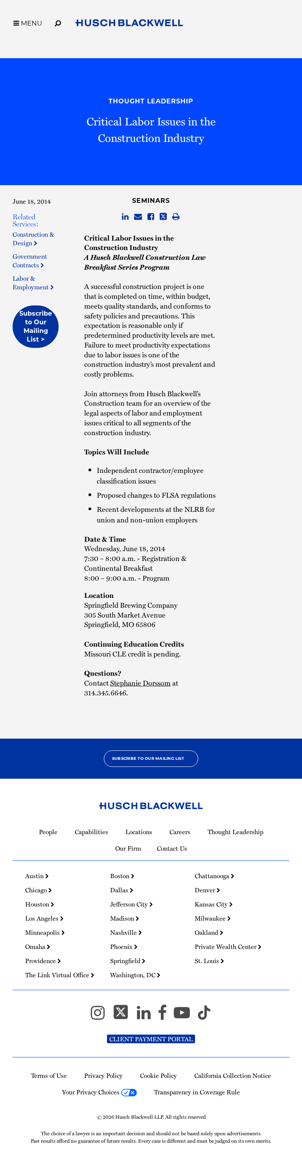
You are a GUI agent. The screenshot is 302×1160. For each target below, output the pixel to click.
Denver (206, 890)
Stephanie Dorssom (140, 682)
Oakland (207, 932)
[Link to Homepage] (129, 24)
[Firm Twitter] (124, 1016)
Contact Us (172, 848)
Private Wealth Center (226, 946)
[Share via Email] (138, 217)
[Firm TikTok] (204, 1016)
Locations (138, 831)
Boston (120, 875)
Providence (41, 960)
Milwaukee (211, 918)
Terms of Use (49, 1075)
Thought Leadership (151, 101)
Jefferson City (129, 904)
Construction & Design (33, 239)
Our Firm (128, 848)
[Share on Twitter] (163, 217)
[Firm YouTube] (185, 1016)
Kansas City (212, 904)
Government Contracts (30, 261)
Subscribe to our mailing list (148, 758)
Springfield (126, 960)
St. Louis (208, 960)
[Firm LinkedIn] (147, 1016)
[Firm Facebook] (166, 1016)
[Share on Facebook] (150, 217)
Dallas (120, 890)
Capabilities (91, 831)
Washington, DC (133, 975)
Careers (179, 831)
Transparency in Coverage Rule (197, 1092)
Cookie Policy (158, 1075)
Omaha (36, 946)
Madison (123, 918)
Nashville (124, 932)
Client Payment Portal (151, 1039)
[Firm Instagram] (101, 1016)
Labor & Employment (31, 283)
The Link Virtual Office (58, 975)
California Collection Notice (232, 1075)
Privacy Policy (103, 1075)
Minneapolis (43, 932)
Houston (38, 904)
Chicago (36, 890)
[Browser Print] (176, 217)
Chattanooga (213, 875)
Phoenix (122, 946)
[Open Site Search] (58, 22)
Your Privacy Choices (91, 1092)
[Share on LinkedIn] (125, 217)
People (48, 831)
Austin (35, 875)
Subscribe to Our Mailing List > (35, 326)
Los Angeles (42, 918)
